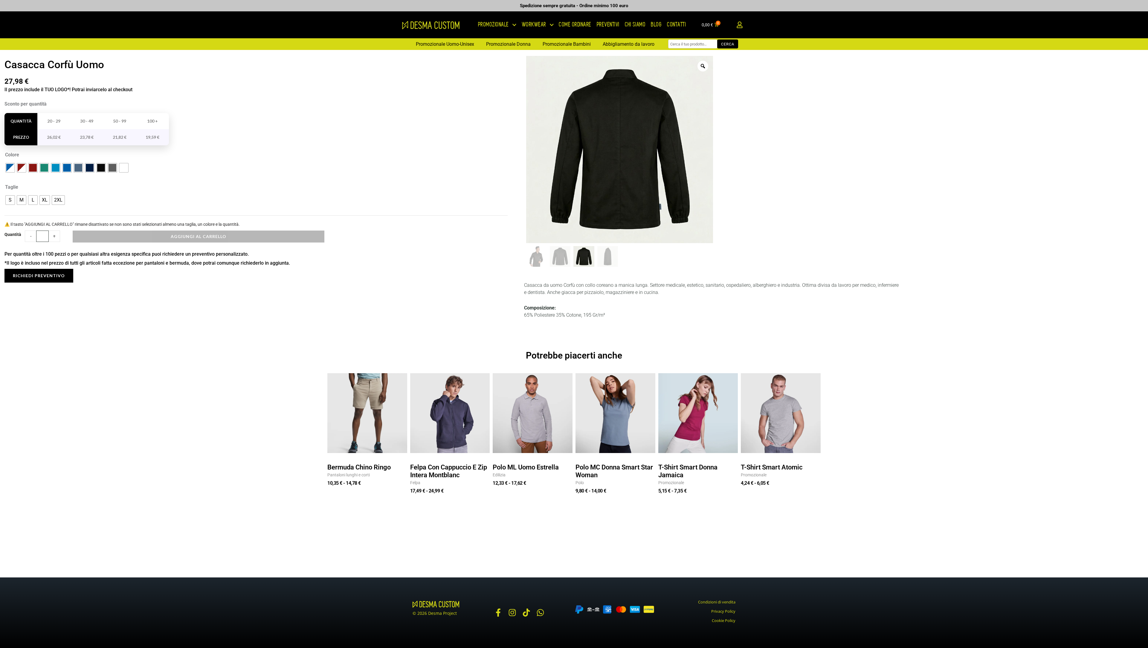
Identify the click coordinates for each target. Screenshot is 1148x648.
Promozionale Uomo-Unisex (445, 44)
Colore (12, 155)
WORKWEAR (534, 25)
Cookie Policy (723, 620)
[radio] (10, 167)
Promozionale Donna (508, 44)
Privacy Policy (723, 611)
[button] (739, 25)
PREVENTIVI (608, 25)
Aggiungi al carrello (198, 236)
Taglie (11, 187)
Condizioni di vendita (716, 602)
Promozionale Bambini (567, 44)
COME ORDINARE (575, 25)
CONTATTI (676, 25)
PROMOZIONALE (493, 25)
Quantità (12, 234)
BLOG (656, 25)
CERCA (727, 44)
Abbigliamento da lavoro (628, 44)
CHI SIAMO (635, 25)
